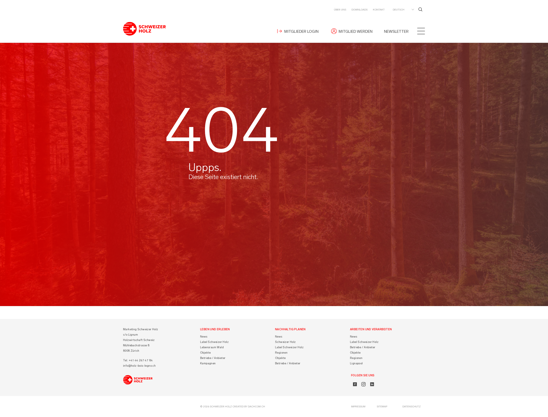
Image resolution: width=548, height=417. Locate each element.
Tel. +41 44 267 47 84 (138, 360)
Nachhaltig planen (290, 329)
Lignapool (356, 363)
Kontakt (379, 9)
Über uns (340, 9)
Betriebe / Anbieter (213, 358)
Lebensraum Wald (212, 347)
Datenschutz (411, 406)
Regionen (281, 352)
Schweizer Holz (285, 342)
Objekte (205, 352)
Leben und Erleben (215, 329)
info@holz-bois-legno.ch (139, 365)
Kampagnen (208, 363)
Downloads (359, 9)
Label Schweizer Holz (214, 342)
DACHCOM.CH (256, 406)
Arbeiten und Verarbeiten (371, 329)
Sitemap (382, 406)
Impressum (358, 406)
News (203, 336)
